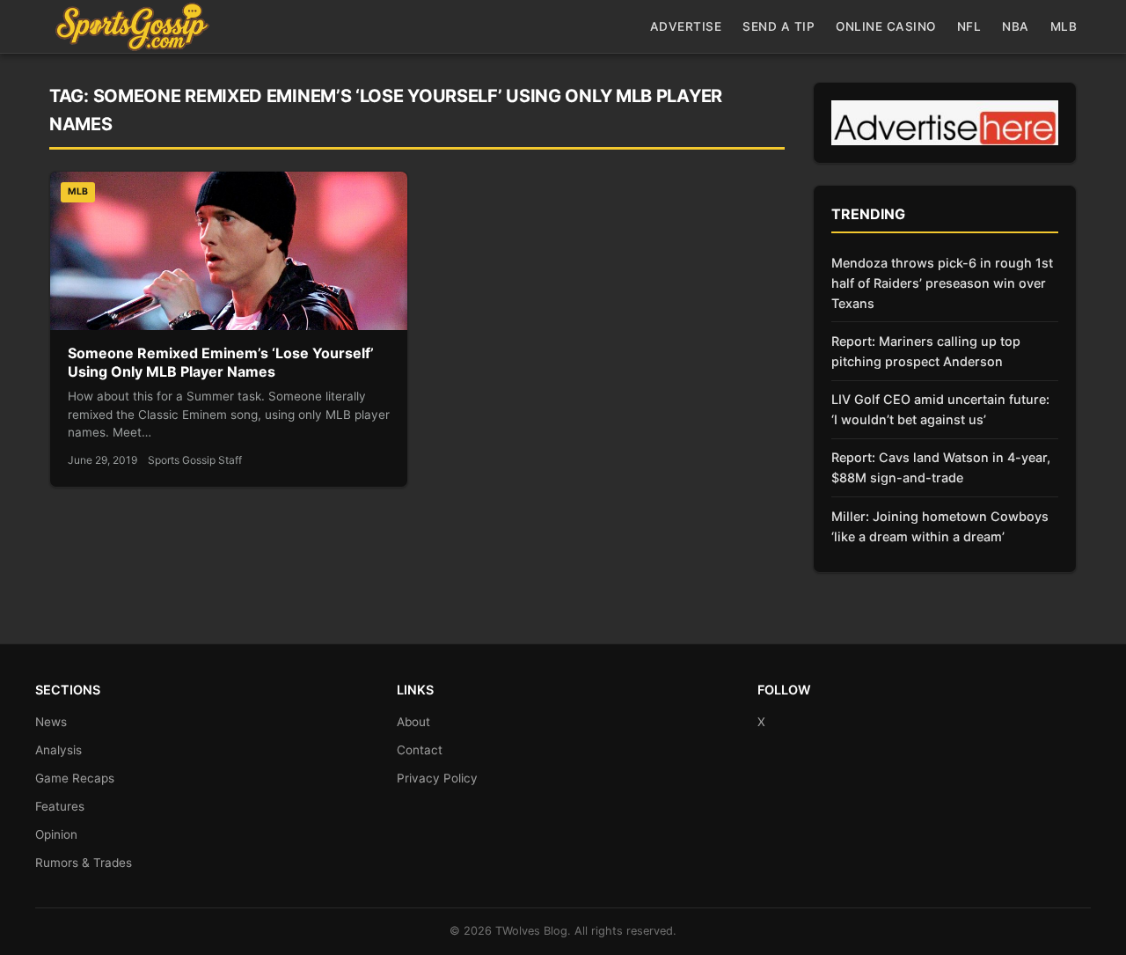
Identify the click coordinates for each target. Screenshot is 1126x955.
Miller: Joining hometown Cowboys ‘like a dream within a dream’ (940, 526)
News (51, 722)
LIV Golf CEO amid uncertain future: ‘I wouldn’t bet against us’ (940, 409)
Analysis (58, 750)
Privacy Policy (437, 778)
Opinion (56, 834)
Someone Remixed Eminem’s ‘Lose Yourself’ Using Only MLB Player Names (221, 362)
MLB (1064, 26)
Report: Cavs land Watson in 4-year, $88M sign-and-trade (940, 467)
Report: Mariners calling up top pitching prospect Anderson (925, 351)
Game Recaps (74, 778)
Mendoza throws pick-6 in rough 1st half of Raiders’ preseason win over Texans (942, 283)
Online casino (886, 26)
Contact (419, 750)
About (413, 722)
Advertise (686, 26)
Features (59, 806)
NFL (969, 26)
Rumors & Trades (83, 863)
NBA (1015, 26)
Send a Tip (778, 26)
